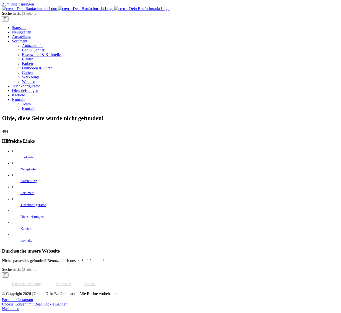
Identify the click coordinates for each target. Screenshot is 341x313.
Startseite (26, 157)
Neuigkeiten (28, 169)
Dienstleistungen (32, 217)
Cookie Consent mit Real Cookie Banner (34, 304)
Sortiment (27, 193)
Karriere (26, 229)
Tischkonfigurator (33, 205)
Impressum (63, 284)
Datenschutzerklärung (27, 284)
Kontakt (26, 240)
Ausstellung (28, 181)
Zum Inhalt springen (18, 4)
